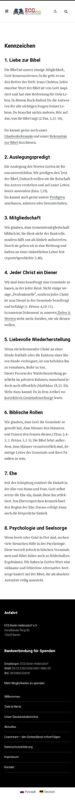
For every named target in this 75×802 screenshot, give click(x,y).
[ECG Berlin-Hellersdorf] (27, 11)
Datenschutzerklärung (18, 746)
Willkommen (12, 696)
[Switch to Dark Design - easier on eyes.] (55, 11)
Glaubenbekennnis (18, 136)
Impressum (11, 757)
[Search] (64, 11)
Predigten (57, 197)
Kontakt (9, 767)
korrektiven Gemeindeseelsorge (28, 397)
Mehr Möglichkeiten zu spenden (24, 683)
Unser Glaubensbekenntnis (21, 716)
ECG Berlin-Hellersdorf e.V (20, 625)
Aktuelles (10, 726)
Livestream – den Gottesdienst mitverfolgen (32, 736)
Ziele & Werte (12, 706)
